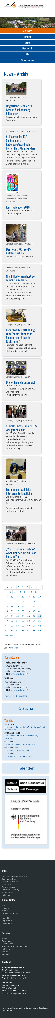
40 (34, 611)
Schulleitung (7, 892)
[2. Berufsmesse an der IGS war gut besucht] (16, 411)
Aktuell (5, 951)
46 (28, 616)
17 (23, 596)
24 (23, 601)
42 (6, 616)
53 (28, 620)
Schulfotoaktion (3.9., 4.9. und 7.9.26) (20, 744)
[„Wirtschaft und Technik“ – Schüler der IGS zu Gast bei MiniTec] (16, 533)
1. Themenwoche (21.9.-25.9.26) (17, 756)
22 (12, 601)
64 (12, 630)
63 (6, 630)
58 (17, 625)
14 (6, 596)
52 (23, 620)
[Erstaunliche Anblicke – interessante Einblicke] (16, 469)
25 (28, 601)
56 (6, 625)
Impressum (9, 696)
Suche (27, 708)
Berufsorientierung (10, 889)
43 (12, 616)
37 (17, 611)
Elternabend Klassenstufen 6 (16, 750)
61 (34, 625)
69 (39, 630)
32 (28, 606)
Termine (8, 720)
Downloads (7, 941)
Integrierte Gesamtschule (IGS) (16, 876)
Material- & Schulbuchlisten (15, 946)
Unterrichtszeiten (10, 913)
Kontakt (5, 918)
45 (23, 616)
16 (17, 596)
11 (25, 592)
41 (39, 611)
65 (17, 630)
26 (34, 601)
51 (17, 620)
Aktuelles (13, 647)
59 (23, 625)
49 (6, 620)
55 (39, 620)
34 (39, 606)
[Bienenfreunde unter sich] (16, 368)
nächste (9, 635)
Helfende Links (8, 949)
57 (12, 625)
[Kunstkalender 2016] (12, 183)
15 (12, 596)
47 (34, 616)
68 (34, 630)
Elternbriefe (7, 943)
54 (34, 620)
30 (17, 606)
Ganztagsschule (9, 879)
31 (23, 606)
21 (6, 601)
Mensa (5, 910)
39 (28, 611)
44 (17, 616)
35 (6, 611)
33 (34, 606)
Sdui (4, 905)
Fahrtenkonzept (9, 887)
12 (30, 592)
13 (36, 592)
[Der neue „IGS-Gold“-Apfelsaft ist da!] (16, 233)
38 (23, 611)
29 (12, 606)
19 (34, 596)
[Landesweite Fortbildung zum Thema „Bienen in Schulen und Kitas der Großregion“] (16, 315)
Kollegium (6, 895)
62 (39, 625)
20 (39, 596)
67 (28, 630)
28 (6, 606)
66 (23, 630)
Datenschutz (21, 696)
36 (12, 611)
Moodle (5, 908)
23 (17, 601)
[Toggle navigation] (41, 12)
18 (28, 596)
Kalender (26, 768)
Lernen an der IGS (10, 881)
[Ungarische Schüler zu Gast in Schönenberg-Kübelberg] (16, 88)
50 (12, 620)
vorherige (10, 587)
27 (39, 601)
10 (19, 592)
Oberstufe (6, 884)
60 (28, 625)
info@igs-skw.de (18, 674)
